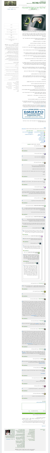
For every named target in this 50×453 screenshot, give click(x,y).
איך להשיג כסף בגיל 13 (32, 430)
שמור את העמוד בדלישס (41, 135)
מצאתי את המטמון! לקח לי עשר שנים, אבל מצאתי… (11, 69)
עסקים (18, 86)
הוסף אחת (28, 144)
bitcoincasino (24, 352)
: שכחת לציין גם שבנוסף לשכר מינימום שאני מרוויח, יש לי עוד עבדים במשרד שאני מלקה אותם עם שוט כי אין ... (20, 435)
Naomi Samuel (41, 298)
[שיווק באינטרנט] (10, 3)
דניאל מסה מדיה (41, 283)
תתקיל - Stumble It (41, 137)
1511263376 (33, 437)
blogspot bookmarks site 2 (31, 434)
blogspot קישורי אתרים (32, 431)
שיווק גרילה (10, 88)
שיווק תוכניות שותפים (16, 89)
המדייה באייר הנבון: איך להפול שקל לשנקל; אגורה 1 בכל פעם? (11, 64)
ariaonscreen (33, 435)
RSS (12, 9)
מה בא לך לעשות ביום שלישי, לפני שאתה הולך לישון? (11, 34)
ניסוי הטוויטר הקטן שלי (15, 76)
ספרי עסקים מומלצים (16, 85)
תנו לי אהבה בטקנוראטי (41, 134)
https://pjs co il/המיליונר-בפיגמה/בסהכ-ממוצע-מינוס (31, 432)
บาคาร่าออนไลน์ (43, 373)
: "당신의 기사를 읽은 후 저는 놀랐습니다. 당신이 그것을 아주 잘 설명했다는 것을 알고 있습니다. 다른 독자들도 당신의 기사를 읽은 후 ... (11, 45)
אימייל (9, 9)
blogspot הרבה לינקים (32, 440)
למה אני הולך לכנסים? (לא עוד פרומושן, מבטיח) (12, 73)
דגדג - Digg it (42, 136)
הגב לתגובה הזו (25, 150)
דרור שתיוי (42, 377)
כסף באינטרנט (10, 83)
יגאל (35, 262)
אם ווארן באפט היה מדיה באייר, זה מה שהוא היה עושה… (12, 67)
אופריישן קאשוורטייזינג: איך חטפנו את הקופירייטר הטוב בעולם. (12, 71)
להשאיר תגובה (42, 142)
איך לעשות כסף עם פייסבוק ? (29, 134)
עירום (34, 438)
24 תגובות (30, 9)
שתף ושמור (42, 141)
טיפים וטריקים (10, 82)
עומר (43, 162)
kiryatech (42, 291)
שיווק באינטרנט (10, 87)
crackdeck (42, 358)
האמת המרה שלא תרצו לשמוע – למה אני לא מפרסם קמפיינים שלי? (11, 39)
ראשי (45, 6)
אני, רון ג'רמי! (16, 65)
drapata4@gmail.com (34, 315)
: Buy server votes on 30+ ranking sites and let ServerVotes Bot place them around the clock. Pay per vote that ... (11, 56)
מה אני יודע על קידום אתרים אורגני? (11, 29)
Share (45, 127)
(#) (22, 148)
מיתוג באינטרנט (10, 84)
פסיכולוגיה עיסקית (9, 86)
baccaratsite (42, 320)
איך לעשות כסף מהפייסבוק (31, 439)
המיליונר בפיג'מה (39, 2)
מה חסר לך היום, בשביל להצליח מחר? (13, 79)
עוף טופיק (10, 85)
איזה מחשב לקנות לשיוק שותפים (31, 436)
